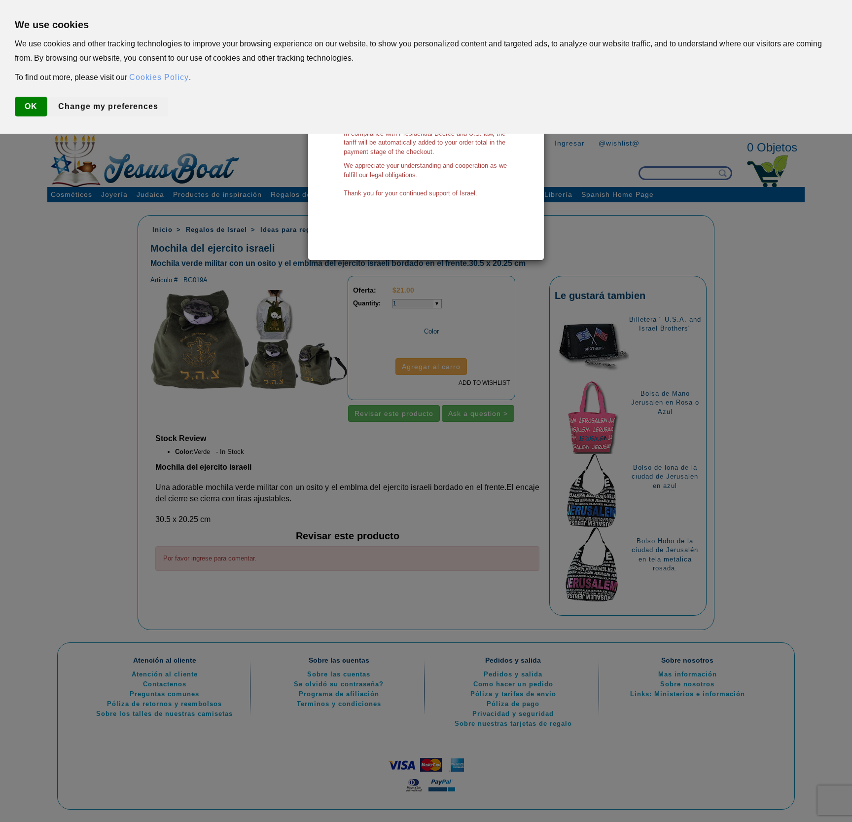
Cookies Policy (159, 77)
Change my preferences (108, 106)
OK (31, 106)
